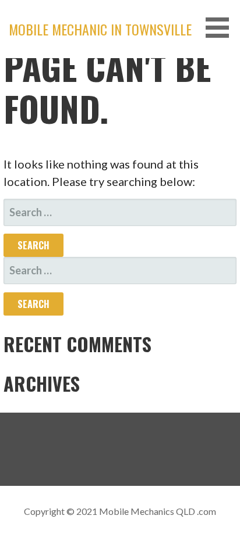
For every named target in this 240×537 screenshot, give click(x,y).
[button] (221, 27)
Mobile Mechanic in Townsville (100, 29)
